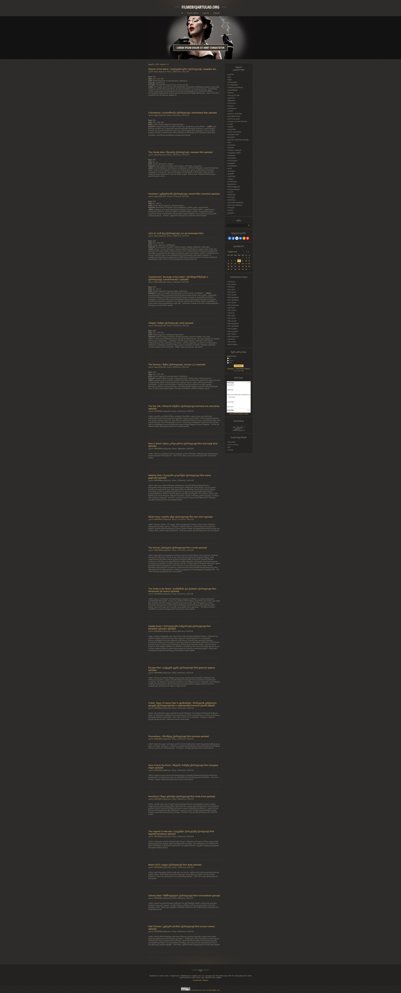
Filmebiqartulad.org (200, 7)
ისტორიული (232, 176)
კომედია (230, 179)
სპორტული (231, 197)
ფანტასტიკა (232, 200)
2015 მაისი (231, 313)
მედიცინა (231, 147)
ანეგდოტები (232, 129)
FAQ (229, 447)
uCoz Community (233, 444)
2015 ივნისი (231, 315)
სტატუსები (231, 137)
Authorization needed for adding (238, 414)
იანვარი (163, 64)
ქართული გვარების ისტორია (237, 121)
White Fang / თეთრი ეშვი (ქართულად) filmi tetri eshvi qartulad (180, 517)
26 (228, 269)
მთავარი (151, 64)
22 (239, 266)
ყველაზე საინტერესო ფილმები (238, 139)
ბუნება (230, 79)
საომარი (230, 192)
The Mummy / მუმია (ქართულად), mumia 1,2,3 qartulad (176, 364)
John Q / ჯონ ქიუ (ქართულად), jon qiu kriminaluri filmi (175, 233)
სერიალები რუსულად (235, 205)
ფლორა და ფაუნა (234, 119)
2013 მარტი (231, 281)
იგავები (230, 124)
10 (246, 261)
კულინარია (231, 98)
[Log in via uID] (229, 238)
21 (235, 266)
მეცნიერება (231, 100)
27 (231, 269)
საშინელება (232, 194)
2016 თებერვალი (233, 336)
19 (228, 266)
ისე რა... (231, 360)
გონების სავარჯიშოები (235, 87)
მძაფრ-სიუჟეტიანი (234, 187)
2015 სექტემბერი (233, 323)
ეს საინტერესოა (233, 85)
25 (249, 266)
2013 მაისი (231, 287)
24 (246, 266)
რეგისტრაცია (197, 980)
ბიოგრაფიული (233, 160)
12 (228, 263)
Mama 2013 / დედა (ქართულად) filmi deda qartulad (174, 864)
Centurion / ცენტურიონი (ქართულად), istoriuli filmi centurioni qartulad (184, 194)
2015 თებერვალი (233, 305)
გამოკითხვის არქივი (242, 368)
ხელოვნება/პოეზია (234, 116)
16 (243, 263)
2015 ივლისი (232, 318)
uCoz (218, 990)
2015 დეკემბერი (233, 331)
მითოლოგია (232, 103)
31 (246, 269)
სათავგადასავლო (234, 189)
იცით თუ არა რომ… (234, 95)
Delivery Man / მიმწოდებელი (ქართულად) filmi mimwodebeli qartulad (184, 895)
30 (243, 269)
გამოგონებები (232, 82)
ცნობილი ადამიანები (235, 113)
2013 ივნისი (231, 289)
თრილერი (231, 207)
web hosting (212, 990)
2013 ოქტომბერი (233, 300)
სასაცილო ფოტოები (234, 150)
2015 (157, 64)
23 (243, 266)
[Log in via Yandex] (247, 238)
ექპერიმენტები (233, 90)
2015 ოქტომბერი (233, 326)
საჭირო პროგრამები (234, 132)
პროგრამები (232, 158)
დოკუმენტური (232, 166)
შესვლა (205, 980)
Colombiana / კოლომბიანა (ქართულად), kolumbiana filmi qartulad (182, 112)
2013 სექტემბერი (233, 297)
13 (231, 263)
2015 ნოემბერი (232, 329)
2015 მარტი (231, 308)
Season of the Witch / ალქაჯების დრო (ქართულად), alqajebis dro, (182, 69)
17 (246, 263)
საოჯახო (230, 210)
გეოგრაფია (231, 145)
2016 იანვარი (232, 334)
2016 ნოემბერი (232, 344)
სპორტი (230, 111)
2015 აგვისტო (232, 321)
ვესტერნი (231, 173)
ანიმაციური (231, 155)
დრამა (230, 168)
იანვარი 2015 (232, 252)
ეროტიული (231, 171)
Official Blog (231, 442)
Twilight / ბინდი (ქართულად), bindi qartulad (170, 323)
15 (239, 263)
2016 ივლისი (232, 342)
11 (249, 261)
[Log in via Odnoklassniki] (244, 238)
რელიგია (231, 106)
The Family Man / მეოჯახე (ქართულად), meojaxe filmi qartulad (180, 152)
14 (235, 263)
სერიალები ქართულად (235, 202)
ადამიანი (231, 74)
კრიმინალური (232, 181)
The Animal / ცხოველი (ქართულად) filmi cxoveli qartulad (177, 547)
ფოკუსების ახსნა (233, 134)
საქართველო (232, 108)
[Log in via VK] (240, 238)
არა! (230, 362)
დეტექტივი (231, 163)
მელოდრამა (232, 184)
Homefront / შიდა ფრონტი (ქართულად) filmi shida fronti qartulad (181, 796)
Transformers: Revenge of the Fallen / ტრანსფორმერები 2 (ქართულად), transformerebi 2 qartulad (178, 278)
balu (155, 71)
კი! (230, 358)
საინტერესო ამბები (234, 153)
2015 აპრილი (232, 310)
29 (239, 269)
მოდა (229, 142)
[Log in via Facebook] (233, 238)
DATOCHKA (158, 411)
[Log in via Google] (237, 238)
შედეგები (231, 368)
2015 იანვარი (232, 302)
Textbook (230, 450)
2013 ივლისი (232, 292)
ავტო (229, 77)
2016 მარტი (231, 339)
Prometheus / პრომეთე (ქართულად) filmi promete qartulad (178, 736)
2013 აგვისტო (232, 295)
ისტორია (231, 92)
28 (235, 269)
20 (231, 266)
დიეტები (230, 126)
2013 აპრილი (232, 284)
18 (249, 263)
